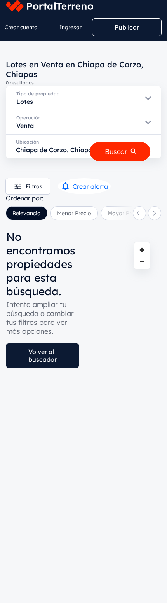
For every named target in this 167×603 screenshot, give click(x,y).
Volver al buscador (42, 355)
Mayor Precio (125, 213)
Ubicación (27, 142)
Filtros (34, 186)
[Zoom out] (142, 261)
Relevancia (26, 213)
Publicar (127, 27)
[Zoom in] (142, 250)
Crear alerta (90, 186)
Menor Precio (74, 213)
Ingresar (70, 27)
